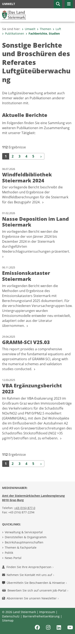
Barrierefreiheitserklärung (41, 616)
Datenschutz (11, 616)
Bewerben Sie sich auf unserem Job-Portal (37, 590)
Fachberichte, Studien (44, 33)
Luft (58, 29)
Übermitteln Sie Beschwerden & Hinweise (36, 583)
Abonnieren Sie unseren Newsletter (32, 598)
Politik (9, 553)
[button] (58, 4)
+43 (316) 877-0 (24, 508)
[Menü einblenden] (69, 4)
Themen (45, 29)
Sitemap (8, 620)
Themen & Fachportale (20, 547)
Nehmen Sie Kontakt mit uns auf (30, 575)
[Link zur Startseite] (14, 14)
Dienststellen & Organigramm (25, 537)
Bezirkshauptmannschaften (24, 542)
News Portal (13, 558)
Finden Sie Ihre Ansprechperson (29, 567)
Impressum (47, 612)
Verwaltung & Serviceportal (24, 532)
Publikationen (14, 33)
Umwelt (30, 29)
